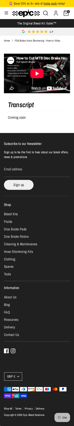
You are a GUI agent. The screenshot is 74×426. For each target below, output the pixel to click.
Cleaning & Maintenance (20, 244)
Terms (18, 408)
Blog (7, 304)
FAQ (7, 312)
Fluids (8, 221)
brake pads (50, 3)
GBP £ (11, 376)
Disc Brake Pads (15, 229)
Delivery (9, 327)
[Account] (56, 11)
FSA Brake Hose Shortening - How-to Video (37, 40)
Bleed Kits (11, 214)
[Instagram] (13, 350)
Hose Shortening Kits (18, 251)
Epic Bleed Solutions (34, 415)
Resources (11, 319)
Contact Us (11, 334)
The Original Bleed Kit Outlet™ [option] (37, 23)
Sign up (18, 184)
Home (7, 40)
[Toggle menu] (6, 13)
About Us (10, 297)
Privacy (29, 408)
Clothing (9, 259)
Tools (7, 274)
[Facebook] (6, 350)
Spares (9, 266)
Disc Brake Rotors (16, 236)
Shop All (8, 408)
